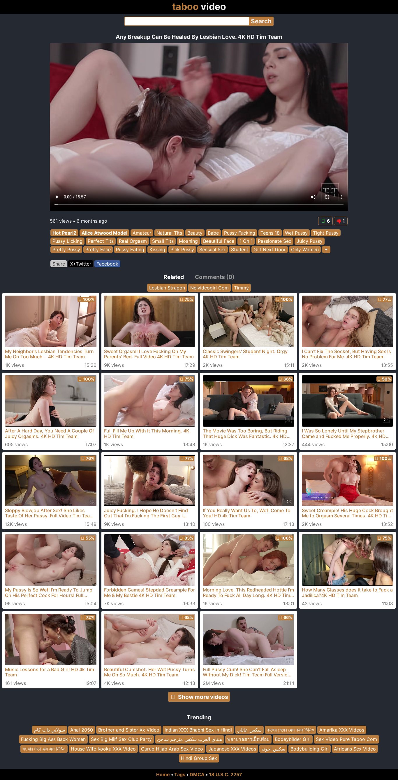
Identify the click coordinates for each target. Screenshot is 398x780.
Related (173, 276)
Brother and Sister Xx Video (128, 730)
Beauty (194, 233)
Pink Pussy (182, 249)
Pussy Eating (130, 249)
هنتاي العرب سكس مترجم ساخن (189, 739)
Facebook (107, 264)
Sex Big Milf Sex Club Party (121, 739)
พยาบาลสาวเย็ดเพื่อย (248, 739)
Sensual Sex (212, 249)
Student (239, 249)
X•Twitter (80, 264)
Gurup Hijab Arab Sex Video (172, 749)
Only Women (305, 249)
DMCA (197, 774)
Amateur (142, 233)
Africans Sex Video (355, 749)
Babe (213, 233)
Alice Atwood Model (104, 233)
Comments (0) (215, 276)
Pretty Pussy (66, 249)
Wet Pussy (296, 233)
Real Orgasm (133, 241)
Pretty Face (98, 249)
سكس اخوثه (273, 749)
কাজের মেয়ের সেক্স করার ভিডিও (290, 730)
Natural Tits (169, 233)
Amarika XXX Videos (341, 730)
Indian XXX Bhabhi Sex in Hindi (198, 730)
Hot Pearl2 (64, 233)
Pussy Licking (67, 241)
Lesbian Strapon (167, 288)
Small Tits (163, 241)
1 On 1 (246, 241)
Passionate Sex (274, 241)
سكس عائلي (249, 730)
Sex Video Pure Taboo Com (346, 739)
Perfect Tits (101, 241)
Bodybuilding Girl (309, 749)
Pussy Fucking (239, 233)
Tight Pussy (326, 233)
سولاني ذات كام (49, 730)
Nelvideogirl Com (209, 288)
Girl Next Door (269, 249)
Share (58, 264)
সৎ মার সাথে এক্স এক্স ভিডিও (44, 749)
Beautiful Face (218, 241)
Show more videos (203, 696)
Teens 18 (270, 233)
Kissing (157, 249)
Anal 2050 (81, 730)
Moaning (188, 241)
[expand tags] (326, 249)
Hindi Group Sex (199, 758)
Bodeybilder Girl (293, 739)
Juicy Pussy (310, 241)
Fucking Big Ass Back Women (53, 739)
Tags (179, 774)
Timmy (241, 288)
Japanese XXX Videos (232, 749)
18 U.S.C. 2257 (225, 774)
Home (163, 774)
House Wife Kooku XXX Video (103, 749)
